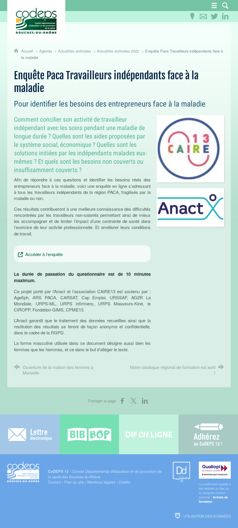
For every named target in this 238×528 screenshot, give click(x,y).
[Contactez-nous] (203, 16)
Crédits (124, 482)
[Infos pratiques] (192, 16)
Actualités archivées (74, 51)
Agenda (45, 51)
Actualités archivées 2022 (118, 51)
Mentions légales (101, 482)
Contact (54, 482)
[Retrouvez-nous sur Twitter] (214, 16)
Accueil (27, 51)
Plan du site (74, 482)
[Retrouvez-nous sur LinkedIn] (225, 16)
